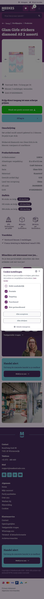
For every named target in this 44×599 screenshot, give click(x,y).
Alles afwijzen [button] (22, 321)
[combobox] (36, 271)
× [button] (39, 271)
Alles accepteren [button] (22, 314)
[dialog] (22, 299)
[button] (22, 327)
